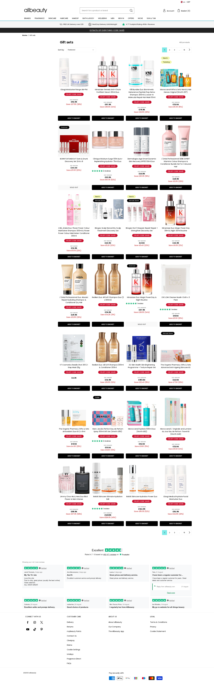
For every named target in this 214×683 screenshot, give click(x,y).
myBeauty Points (74, 631)
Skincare (52, 18)
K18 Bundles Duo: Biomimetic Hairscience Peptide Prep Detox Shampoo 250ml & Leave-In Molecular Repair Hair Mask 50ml (141, 93)
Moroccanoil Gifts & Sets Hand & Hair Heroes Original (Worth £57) (175, 90)
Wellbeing (102, 18)
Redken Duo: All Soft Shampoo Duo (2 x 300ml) (108, 298)
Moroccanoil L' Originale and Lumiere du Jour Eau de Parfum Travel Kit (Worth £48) (175, 431)
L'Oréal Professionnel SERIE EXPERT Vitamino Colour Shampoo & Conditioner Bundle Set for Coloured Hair (175, 163)
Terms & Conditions (158, 622)
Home (24, 35)
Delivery (70, 622)
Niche (140, 18)
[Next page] (189, 49)
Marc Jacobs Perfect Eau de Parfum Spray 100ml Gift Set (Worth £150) (108, 430)
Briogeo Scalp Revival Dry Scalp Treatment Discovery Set (108, 229)
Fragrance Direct (74, 659)
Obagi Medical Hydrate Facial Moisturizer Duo (175, 497)
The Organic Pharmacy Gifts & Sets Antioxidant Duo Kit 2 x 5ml (74, 430)
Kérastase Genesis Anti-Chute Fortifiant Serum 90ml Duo (108, 90)
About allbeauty (115, 622)
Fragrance (39, 18)
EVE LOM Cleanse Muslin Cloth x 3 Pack (176, 298)
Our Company (114, 626)
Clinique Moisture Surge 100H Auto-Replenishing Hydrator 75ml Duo (108, 160)
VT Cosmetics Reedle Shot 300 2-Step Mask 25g (74, 366)
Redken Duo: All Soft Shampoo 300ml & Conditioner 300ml (107, 366)
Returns (70, 626)
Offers (131, 18)
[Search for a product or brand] (131, 10)
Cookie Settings (73, 649)
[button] (168, 10)
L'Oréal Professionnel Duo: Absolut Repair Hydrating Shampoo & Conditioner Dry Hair (74, 300)
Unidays (70, 654)
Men (112, 18)
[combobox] (107, 10)
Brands (27, 18)
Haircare (64, 18)
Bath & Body (88, 18)
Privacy (153, 626)
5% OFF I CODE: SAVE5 (74, 94)
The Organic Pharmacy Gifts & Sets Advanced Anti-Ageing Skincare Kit (176, 366)
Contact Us (72, 636)
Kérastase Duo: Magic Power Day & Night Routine (142, 298)
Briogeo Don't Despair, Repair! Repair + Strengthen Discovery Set (142, 229)
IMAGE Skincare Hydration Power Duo (141, 496)
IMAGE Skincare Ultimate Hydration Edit (107, 497)
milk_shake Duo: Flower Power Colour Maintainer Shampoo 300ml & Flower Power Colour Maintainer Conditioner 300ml (74, 232)
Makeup (75, 18)
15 (184, 50)
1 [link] (164, 50)
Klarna (69, 645)
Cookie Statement (158, 631)
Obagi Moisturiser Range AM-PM (73, 89)
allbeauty (32, 673)
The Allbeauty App (116, 631)
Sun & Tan (151, 18)
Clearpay (71, 640)
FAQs (69, 663)
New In (121, 18)
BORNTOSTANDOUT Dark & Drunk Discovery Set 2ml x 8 (74, 160)
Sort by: (61, 50)
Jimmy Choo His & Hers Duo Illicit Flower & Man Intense (74, 497)
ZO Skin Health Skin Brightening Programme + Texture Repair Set (142, 366)
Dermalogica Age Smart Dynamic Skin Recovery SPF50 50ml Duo (142, 160)
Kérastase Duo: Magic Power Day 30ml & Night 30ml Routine (176, 229)
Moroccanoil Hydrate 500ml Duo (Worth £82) (142, 430)
